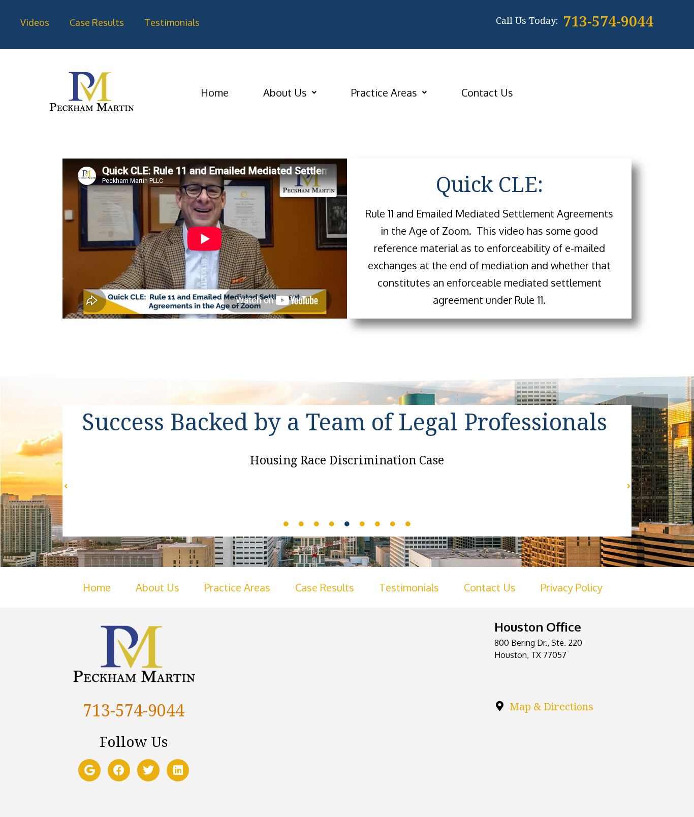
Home (215, 92)
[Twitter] (148, 770)
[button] (290, 92)
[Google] (89, 770)
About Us (285, 92)
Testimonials (172, 22)
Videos (34, 22)
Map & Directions (551, 706)
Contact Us (487, 92)
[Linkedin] (178, 770)
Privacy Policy (572, 587)
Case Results (97, 22)
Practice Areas (384, 92)
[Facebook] (119, 770)
